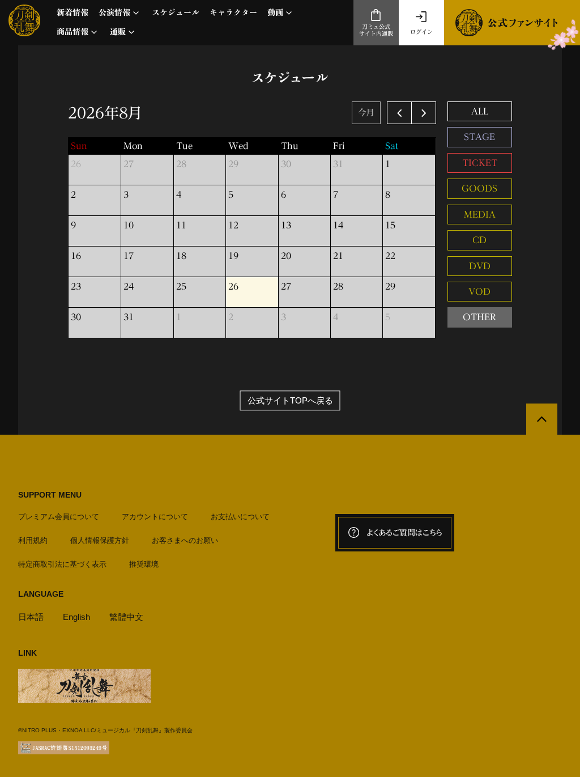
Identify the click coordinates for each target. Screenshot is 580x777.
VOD (479, 291)
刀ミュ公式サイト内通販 (376, 30)
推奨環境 (144, 564)
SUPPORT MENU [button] (50, 494)
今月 (366, 112)
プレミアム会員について (58, 516)
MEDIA (480, 214)
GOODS (479, 188)
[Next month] (423, 112)
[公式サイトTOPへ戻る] (541, 419)
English (76, 617)
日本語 (31, 617)
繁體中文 (126, 617)
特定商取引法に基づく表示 (62, 564)
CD (479, 240)
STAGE (479, 137)
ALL (479, 111)
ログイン (421, 32)
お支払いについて (240, 516)
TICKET (479, 163)
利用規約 (33, 540)
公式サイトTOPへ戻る (290, 400)
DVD (480, 266)
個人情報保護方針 (99, 540)
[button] (120, 13)
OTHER (479, 317)
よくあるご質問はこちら (404, 533)
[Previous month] (399, 112)
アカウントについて (155, 516)
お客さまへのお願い (185, 540)
